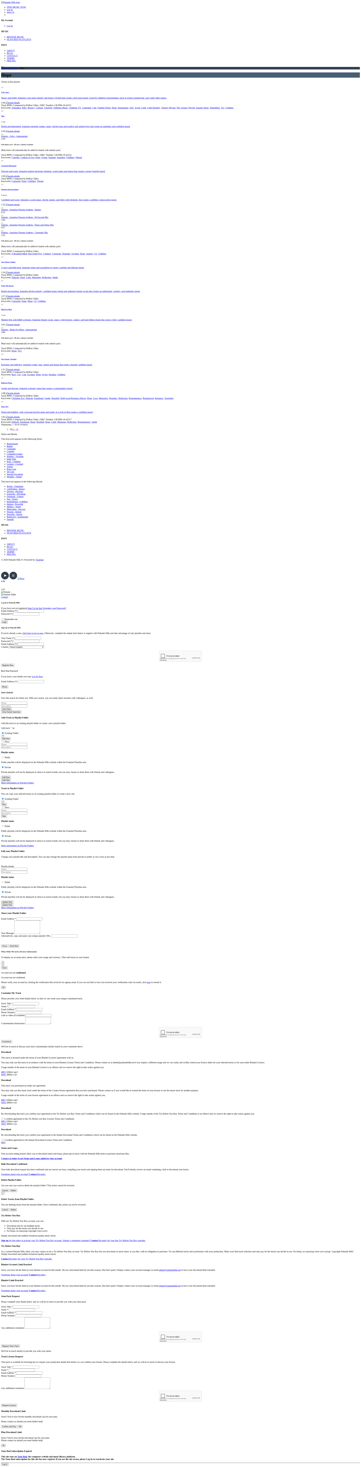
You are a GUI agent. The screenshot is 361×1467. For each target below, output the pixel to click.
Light (143, 108)
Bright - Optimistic (15, 486)
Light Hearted (153, 108)
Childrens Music (60, 108)
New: (7, 741)
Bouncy (31, 108)
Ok (3, 987)
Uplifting (229, 108)
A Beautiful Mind (19, 254)
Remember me (11, 619)
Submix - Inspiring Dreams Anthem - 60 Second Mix (24, 217)
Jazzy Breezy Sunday (8, 262)
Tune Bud (22, 1456)
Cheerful (48, 108)
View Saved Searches (11, 712)
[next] (21, 578)
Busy (14, 374)
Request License (9, 1405)
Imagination (123, 108)
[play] (5, 578)
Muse (30, 301)
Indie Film (11, 459)
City (19, 374)
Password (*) (7, 614)
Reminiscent (148, 398)
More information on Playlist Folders (17, 783)
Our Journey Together (8, 359)
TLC (20, 351)
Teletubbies (215, 108)
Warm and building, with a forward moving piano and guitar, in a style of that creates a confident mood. (47, 412)
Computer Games (14, 454)
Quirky (10, 466)
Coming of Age (27, 157)
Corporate (16, 181)
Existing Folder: (12, 733)
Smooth (10, 519)
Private (8, 767)
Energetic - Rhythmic (16, 494)
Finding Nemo (104, 108)
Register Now (7, 665)
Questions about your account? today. (23, 1174)
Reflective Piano (6, 383)
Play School (182, 108)
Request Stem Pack (10, 1346)
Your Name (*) (8, 638)
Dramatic (66, 254)
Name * (4, 1006)
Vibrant (78, 157)
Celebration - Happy (16, 489)
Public (7, 757)
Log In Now (37, 676)
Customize (6, 1042)
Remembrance (135, 398)
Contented (86, 108)
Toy (222, 108)
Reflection (46, 277)
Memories (36, 277)
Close (4, 946)
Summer (52, 157)
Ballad (10, 446)
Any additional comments (12, 1328)
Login (4, 622)
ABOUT (11, 50)
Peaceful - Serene (14, 514)
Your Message (7, 933)
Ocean (44, 157)
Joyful (137, 108)
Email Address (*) (9, 611)
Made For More (6, 309)
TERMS (10, 58)
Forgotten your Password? (54, 608)
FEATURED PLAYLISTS (19, 39)
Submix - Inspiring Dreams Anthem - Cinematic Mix (24, 232)
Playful (192, 108)
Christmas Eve (18, 398)
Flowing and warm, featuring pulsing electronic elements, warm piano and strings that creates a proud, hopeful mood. (53, 171)
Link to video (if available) (13, 1015)
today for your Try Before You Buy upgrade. (26, 1259)
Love (95, 398)
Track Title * (6, 1003)
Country (4, 647)
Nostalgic (113, 398)
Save (4, 968)
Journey (89, 254)
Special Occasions (15, 474)
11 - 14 (15, 429)
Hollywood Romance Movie (73, 398)
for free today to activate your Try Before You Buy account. (31, 1240)
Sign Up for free (35, 608)
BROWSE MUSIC (15, 37)
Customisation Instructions (13, 1023)
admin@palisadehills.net (170, 1270)
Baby (24, 108)
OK (20, 1426)
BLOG (10, 53)
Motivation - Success (16, 509)
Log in (10, 9)
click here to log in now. (33, 633)
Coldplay (47, 254)
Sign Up (10, 12)
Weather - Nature (14, 477)
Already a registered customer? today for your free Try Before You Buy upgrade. (104, 1240)
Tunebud (40, 560)
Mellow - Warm (14, 507)
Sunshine (61, 157)
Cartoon (39, 108)
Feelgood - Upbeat (15, 496)
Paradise (52, 374)
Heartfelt (55, 398)
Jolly (131, 108)
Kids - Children (14, 461)
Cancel (5, 1190)
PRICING (11, 61)
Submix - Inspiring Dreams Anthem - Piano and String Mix (27, 225)
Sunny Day (5, 406)
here (149, 982)
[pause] (13, 578)
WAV (4, 1074)
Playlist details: (7, 866)
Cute (94, 108)
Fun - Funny (12, 499)
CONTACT (12, 55)
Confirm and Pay (9, 1426)
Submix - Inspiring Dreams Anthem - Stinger (21, 210)
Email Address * (8, 919)
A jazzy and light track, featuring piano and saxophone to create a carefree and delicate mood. (42, 267)
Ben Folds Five (35, 254)
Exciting (75, 254)
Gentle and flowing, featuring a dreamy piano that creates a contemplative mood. (37, 388)
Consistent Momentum (8, 166)
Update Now (7, 902)
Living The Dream (7, 286)
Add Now (6, 739)
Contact (4, 597)
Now (4, 804)
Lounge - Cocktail (15, 464)
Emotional (38, 398)
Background (12, 444)
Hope (114, 108)
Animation (16, 108)
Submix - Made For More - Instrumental (19, 329)
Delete (13, 1190)
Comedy (10, 451)
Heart (32, 422)
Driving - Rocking (15, 491)
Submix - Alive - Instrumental (14, 136)
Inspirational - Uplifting (17, 501)
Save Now (6, 709)
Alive (3, 116)
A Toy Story (5, 92)
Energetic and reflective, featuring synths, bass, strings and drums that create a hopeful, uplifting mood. (46, 365)
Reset (4, 687)
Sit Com (10, 472)
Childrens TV (75, 108)
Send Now (14, 946)
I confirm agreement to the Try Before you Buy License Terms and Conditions (39, 1119)
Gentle (47, 398)
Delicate (15, 277)
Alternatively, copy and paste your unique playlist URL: (26, 936)
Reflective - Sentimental (17, 517)
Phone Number (8, 1012)
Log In (10, 26)
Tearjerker (168, 398)
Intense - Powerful (15, 504)
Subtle (55, 277)
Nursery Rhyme (168, 108)
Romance (159, 398)
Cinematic (11, 449)
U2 (95, 254)
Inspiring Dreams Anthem (9, 189)
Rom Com (11, 469)
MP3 (3, 1072)
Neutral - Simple (14, 512)
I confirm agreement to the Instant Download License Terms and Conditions (38, 1140)
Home (4, 68)
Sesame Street (202, 108)
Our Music (13, 68)
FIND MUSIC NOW (16, 7)
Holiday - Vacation (15, 456)
